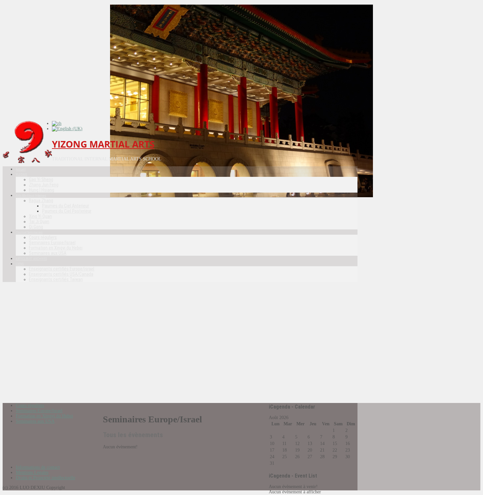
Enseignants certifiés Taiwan (56, 279)
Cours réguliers (43, 237)
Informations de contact (38, 467)
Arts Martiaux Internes (31, 196)
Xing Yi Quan (40, 216)
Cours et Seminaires (29, 232)
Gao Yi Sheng (41, 179)
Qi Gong (36, 226)
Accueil (21, 169)
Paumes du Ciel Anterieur (65, 205)
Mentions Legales (32, 472)
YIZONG (21, 175)
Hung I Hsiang (41, 190)
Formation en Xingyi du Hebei (55, 247)
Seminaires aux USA (47, 253)
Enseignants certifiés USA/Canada (61, 274)
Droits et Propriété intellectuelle (45, 477)
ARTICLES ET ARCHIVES (31, 259)
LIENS (20, 264)
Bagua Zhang (41, 200)
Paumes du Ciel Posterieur (66, 211)
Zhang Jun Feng (43, 184)
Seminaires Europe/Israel (52, 242)
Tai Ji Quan (39, 221)
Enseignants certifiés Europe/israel (61, 268)
